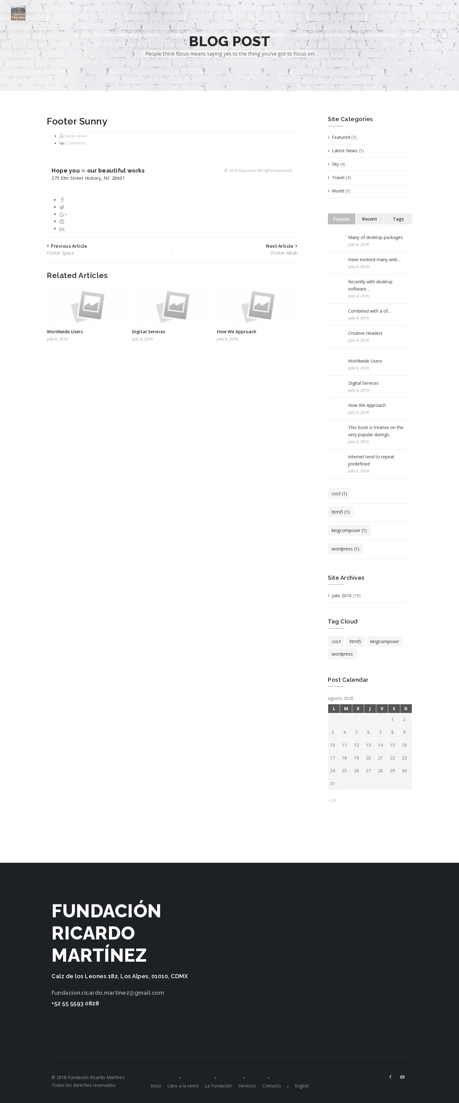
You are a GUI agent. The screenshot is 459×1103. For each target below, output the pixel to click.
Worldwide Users (65, 331)
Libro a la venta (183, 1086)
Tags (398, 219)
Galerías (229, 35)
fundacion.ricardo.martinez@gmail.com (108, 992)
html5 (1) (341, 512)
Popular (341, 219)
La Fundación (380, 35)
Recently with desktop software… (370, 285)
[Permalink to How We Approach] (257, 307)
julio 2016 (342, 595)
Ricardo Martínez (189, 35)
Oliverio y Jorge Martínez (325, 35)
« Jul (332, 800)
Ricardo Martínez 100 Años (128, 35)
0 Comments (74, 143)
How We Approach (236, 331)
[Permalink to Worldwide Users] (87, 307)
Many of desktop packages (375, 237)
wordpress (342, 654)
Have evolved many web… (374, 259)
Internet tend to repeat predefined (371, 460)
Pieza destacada (267, 35)
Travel (338, 177)
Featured (341, 137)
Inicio (81, 35)
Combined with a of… (369, 311)
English (413, 35)
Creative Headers (365, 333)
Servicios (247, 1086)
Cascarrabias (74, 136)
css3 (336, 641)
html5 (355, 641)
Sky (335, 164)
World (338, 191)
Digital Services (148, 331)
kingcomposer (384, 641)
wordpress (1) (345, 549)
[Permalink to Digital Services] (172, 307)
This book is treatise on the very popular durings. (375, 430)
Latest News (345, 151)
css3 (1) (339, 493)
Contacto (271, 1086)
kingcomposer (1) (349, 530)
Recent (369, 219)
